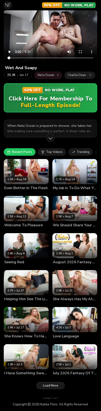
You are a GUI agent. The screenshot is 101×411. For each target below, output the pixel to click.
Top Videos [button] (54, 152)
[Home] (8, 5)
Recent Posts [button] (22, 152)
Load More (50, 385)
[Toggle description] (50, 137)
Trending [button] (83, 152)
